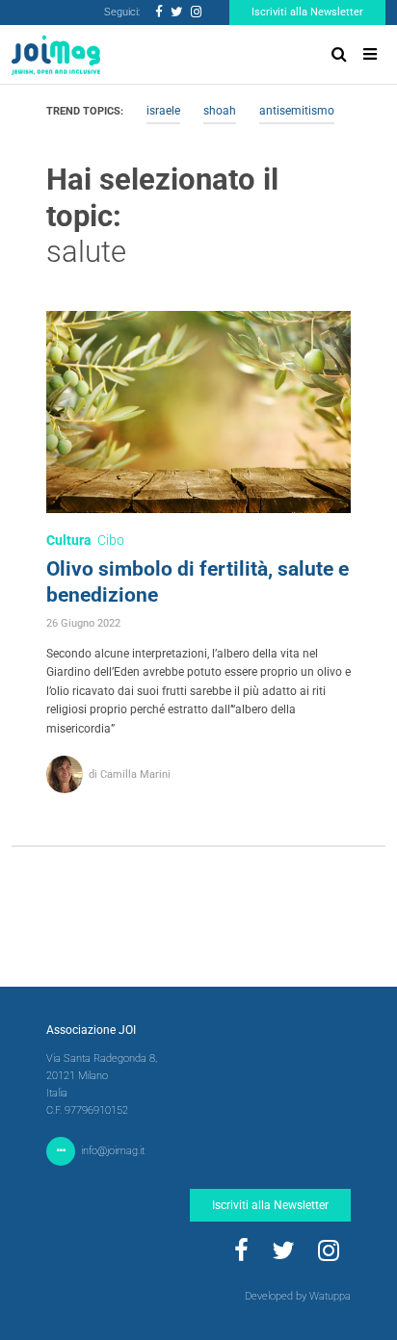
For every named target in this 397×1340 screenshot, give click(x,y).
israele (163, 110)
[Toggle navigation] (370, 54)
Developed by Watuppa (298, 1296)
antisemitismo (296, 110)
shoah (219, 110)
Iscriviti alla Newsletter (307, 12)
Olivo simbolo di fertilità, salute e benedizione (197, 581)
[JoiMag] (56, 55)
